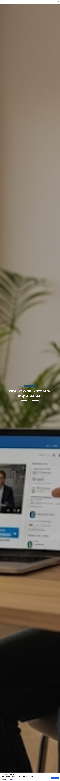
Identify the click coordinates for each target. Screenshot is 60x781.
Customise (38, 777)
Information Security (30, 386)
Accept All (54, 777)
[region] (30, 777)
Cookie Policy (10, 779)
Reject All (47, 777)
